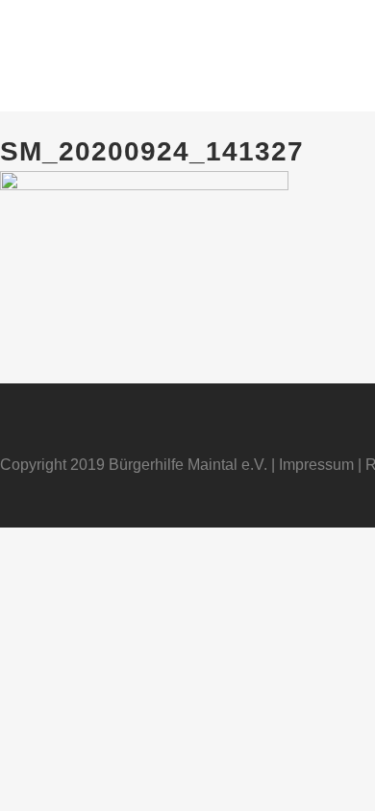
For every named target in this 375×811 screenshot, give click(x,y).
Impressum (316, 464)
